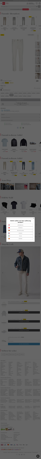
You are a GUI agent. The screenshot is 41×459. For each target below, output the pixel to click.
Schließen (34, 218)
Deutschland (20, 230)
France (20, 233)
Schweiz (20, 227)
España (20, 238)
